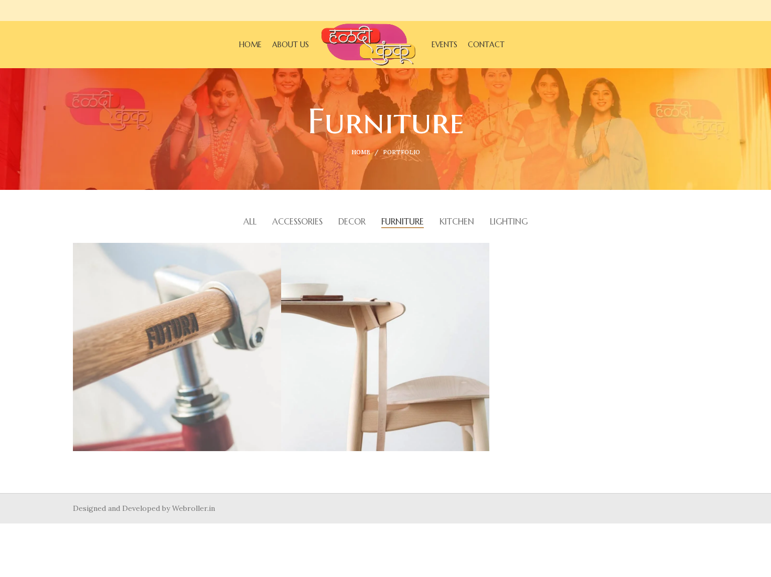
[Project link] (177, 347)
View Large (273, 251)
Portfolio (401, 152)
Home (360, 152)
